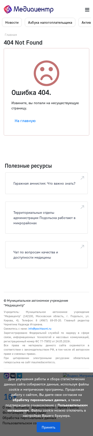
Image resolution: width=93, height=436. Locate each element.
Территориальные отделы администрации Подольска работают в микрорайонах (44, 217)
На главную (25, 120)
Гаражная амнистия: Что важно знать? (44, 183)
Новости (12, 22)
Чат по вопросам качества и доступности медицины (35, 254)
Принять (48, 427)
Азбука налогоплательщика (50, 22)
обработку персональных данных (39, 400)
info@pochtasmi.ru (39, 328)
